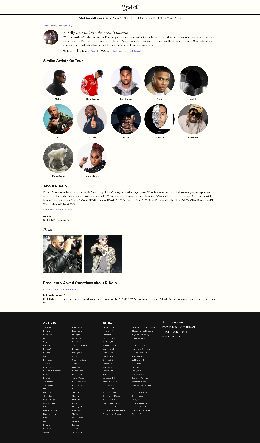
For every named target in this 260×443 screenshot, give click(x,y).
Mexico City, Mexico (111, 392)
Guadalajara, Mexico (111, 396)
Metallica (47, 392)
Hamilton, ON (108, 352)
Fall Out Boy (77, 374)
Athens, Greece (138, 356)
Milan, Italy (136, 363)
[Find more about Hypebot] (130, 7)
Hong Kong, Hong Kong (141, 392)
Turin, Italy (136, 367)
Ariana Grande (49, 403)
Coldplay (47, 345)
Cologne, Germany (139, 345)
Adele (45, 356)
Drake (45, 338)
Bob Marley (76, 425)
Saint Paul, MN (109, 338)
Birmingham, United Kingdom (144, 327)
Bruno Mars (48, 334)
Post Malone (77, 331)
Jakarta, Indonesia (139, 403)
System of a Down (79, 360)
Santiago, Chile (138, 414)
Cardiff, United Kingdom (112, 403)
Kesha (74, 403)
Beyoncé (46, 378)
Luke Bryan (76, 410)
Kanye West (48, 428)
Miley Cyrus (77, 327)
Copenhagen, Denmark (141, 342)
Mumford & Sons (79, 381)
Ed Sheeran (48, 352)
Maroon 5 (47, 349)
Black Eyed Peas (78, 407)
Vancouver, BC (109, 378)
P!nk (45, 418)
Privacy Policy (171, 336)
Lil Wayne (76, 334)
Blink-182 (76, 399)
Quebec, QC (108, 360)
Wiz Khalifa (77, 432)
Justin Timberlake (79, 345)
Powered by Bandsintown (178, 327)
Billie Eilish (47, 407)
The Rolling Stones (79, 414)
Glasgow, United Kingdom (142, 331)
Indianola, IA (108, 331)
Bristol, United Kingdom (112, 414)
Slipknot (75, 421)
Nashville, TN (108, 342)
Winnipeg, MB (108, 349)
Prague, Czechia (138, 338)
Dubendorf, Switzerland (141, 385)
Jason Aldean (77, 428)
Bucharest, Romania (140, 378)
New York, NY (108, 327)
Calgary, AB (108, 356)
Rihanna (46, 374)
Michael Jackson (50, 410)
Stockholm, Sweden (139, 381)
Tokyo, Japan (137, 399)
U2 (44, 389)
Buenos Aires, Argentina (141, 410)
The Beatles (48, 381)
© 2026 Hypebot (173, 322)
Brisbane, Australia (139, 407)
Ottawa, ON (108, 371)
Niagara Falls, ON (110, 381)
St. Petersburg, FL (110, 345)
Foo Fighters (77, 352)
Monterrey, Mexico (110, 399)
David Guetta (77, 371)
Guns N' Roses (78, 378)
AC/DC (75, 356)
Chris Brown (77, 338)
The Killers (76, 392)
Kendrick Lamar (49, 414)
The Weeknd (48, 385)
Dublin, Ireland (138, 360)
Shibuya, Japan (138, 396)
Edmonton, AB (108, 389)
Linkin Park (48, 367)
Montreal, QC (108, 385)
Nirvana (75, 349)
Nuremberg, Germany (141, 349)
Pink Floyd (76, 367)
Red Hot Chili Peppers (52, 371)
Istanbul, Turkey (138, 389)
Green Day (47, 396)
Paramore (47, 425)
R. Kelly (68, 25)
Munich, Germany (139, 352)
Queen (46, 432)
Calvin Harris (77, 418)
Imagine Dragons (50, 399)
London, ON (107, 363)
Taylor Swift (48, 327)
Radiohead (76, 389)
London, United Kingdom (113, 407)
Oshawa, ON (108, 367)
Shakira (75, 396)
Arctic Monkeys (78, 363)
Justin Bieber (48, 363)
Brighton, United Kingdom (142, 334)
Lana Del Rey (77, 342)
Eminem (46, 331)
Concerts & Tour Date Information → (61, 289)
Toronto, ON (107, 374)
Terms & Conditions (174, 332)
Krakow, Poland (138, 374)
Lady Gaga (47, 360)
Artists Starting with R (53, 25)
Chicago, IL (107, 334)
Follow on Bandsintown (56, 209)
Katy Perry (47, 342)
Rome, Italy (136, 371)
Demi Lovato (77, 385)
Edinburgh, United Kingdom (114, 410)
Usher (45, 421)
